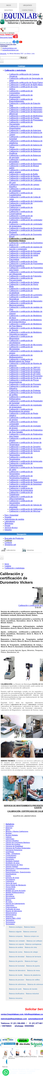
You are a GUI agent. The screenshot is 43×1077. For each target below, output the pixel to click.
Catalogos (22, 1056)
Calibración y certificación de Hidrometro (25, 108)
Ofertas (40, 1056)
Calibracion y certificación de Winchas (24, 511)
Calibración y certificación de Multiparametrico (21, 356)
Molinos (8, 900)
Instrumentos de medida (14, 519)
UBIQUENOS (27, 5)
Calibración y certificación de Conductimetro (21, 204)
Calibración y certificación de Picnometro (25, 376)
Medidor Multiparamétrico (15, 892)
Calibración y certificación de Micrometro (25, 345)
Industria (8, 530)
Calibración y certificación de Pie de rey (25, 378)
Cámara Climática (12, 841)
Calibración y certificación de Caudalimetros (21, 194)
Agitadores (10, 824)
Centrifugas (10, 852)
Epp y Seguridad (11, 515)
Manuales (28, 1056)
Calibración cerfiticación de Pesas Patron (26, 83)
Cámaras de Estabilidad (14, 846)
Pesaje (7, 526)
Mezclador (9, 894)
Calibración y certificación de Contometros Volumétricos (21, 217)
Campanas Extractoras (14, 850)
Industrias (30, 550)
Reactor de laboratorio (14, 911)
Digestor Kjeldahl (12, 866)
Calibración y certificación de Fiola (23, 262)
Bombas (9, 833)
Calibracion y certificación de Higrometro (25, 110)
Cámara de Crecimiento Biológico (18, 842)
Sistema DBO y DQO (13, 918)
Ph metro (9, 902)
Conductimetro (11, 855)
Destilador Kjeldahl (12, 861)
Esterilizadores (11, 874)
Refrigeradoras (11, 915)
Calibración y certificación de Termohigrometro (21, 464)
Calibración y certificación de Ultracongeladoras (21, 498)
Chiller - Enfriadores (13, 853)
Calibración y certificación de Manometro (25, 301)
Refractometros (11, 913)
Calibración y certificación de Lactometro (25, 295)
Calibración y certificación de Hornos (24, 289)
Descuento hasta (6, 37)
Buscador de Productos (14, 538)
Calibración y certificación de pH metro (25, 374)
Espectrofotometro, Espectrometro (18, 872)
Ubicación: (3, 53)
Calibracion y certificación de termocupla (25, 461)
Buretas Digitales (12, 835)
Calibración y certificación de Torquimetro (26, 482)
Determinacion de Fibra (14, 865)
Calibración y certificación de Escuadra (25, 251)
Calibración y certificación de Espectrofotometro (21, 100)
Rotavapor (9, 916)
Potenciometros (11, 907)
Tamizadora (10, 920)
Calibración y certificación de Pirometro (25, 384)
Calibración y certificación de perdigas (24, 372)
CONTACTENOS (27, 10)
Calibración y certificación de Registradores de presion (21, 410)
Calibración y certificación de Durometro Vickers (21, 240)
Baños (8, 829)
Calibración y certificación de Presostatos (26, 120)
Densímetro (10, 859)
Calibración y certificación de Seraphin (25, 447)
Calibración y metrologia (15, 70)
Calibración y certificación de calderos (24, 178)
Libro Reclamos (10, 1057)
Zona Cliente (4, 1057)
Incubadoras (10, 889)
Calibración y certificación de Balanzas (25, 149)
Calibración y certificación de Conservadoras (21, 213)
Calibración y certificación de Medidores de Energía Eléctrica (25, 321)
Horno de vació (11, 883)
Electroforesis (10, 870)
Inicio (7, 564)
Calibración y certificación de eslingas (24, 253)
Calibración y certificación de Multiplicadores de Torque (21, 360)
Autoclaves (10, 826)
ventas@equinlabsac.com (10, 50)
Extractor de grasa (12, 878)
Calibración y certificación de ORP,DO (24, 368)
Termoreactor (10, 922)
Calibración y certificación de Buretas (24, 176)
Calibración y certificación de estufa (23, 255)
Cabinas (9, 837)
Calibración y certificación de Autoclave (25, 130)
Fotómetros (10, 881)
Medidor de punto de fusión (16, 890)
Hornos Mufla (10, 887)
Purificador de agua (13, 909)
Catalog (8, 566)
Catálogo (8, 540)
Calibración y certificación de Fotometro (25, 276)
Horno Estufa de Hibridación (16, 885)
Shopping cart (10, 545)
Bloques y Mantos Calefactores (17, 831)
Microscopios (10, 898)
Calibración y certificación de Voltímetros (25, 509)
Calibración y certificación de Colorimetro (26, 201)
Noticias (4, 1067)
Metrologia (9, 523)
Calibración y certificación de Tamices (24, 451)
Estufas (8, 876)
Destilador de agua (12, 863)
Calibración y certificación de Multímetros (26, 116)
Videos (34, 1056)
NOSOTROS (8, 10)
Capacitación (16, 1056)
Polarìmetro (10, 905)
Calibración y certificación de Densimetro (26, 228)
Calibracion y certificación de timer (23, 480)
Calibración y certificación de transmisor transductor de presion (25, 485)
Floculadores (10, 879)
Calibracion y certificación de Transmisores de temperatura (21, 489)
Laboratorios (10, 521)
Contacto (8, 543)
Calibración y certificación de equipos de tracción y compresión (25, 248)
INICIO (8, 5)
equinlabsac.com (15, 1014)
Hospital (8, 517)
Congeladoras (11, 857)
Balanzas (9, 828)
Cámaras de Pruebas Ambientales (18, 848)
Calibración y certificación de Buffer (23, 174)
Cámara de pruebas (13, 844)
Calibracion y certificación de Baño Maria (26, 85)
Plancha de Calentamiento (15, 903)
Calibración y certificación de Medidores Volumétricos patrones (25, 333)
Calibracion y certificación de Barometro (25, 164)
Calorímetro (10, 839)
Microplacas (10, 896)
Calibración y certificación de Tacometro (25, 449)
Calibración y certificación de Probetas (24, 391)
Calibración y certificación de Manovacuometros (21, 304)
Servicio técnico (11, 528)
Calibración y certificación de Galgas (24, 282)
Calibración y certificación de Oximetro (24, 370)
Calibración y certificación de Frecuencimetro (21, 279)
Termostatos (10, 924)
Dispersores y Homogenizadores (17, 868)
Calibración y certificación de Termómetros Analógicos (21, 477)
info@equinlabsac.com (9, 48)
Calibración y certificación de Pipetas (24, 118)
